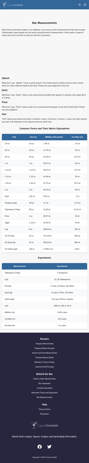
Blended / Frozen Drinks (44, 362)
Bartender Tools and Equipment (44, 393)
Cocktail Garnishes (44, 388)
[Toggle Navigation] (85, 5)
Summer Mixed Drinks (44, 358)
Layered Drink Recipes (44, 367)
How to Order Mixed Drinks (44, 379)
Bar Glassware (44, 383)
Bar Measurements (44, 397)
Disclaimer (44, 414)
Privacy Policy (44, 409)
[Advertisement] (44, 56)
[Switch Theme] (80, 5)
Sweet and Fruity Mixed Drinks (44, 353)
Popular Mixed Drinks (44, 344)
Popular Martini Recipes (44, 348)
